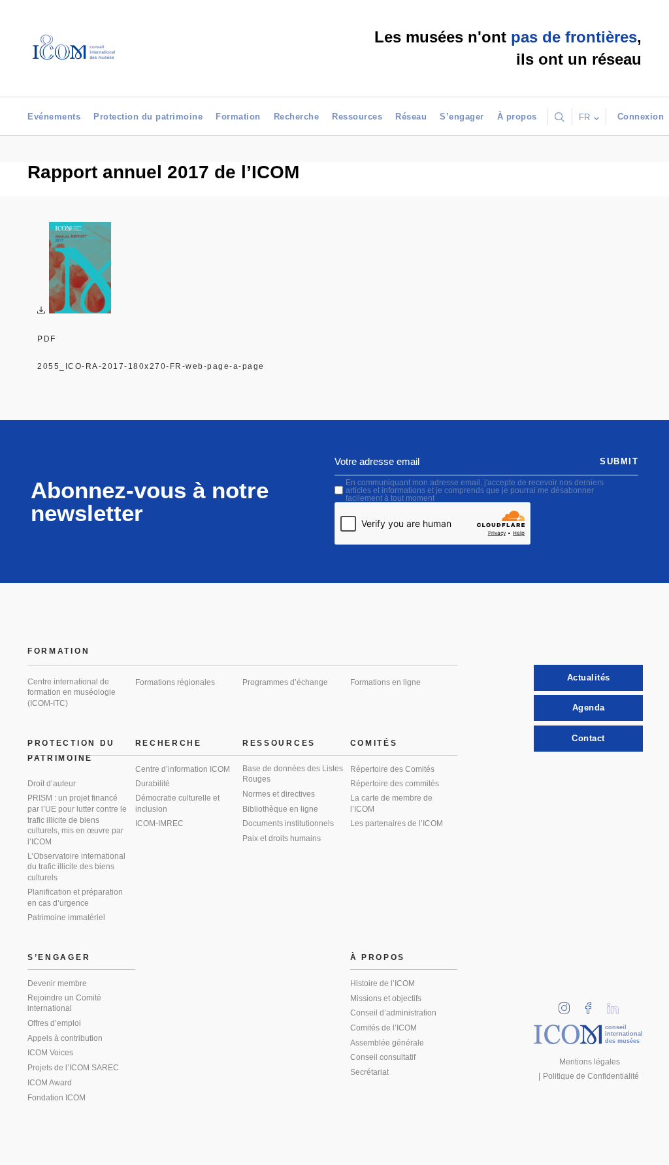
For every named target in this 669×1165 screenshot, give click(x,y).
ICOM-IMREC (159, 823)
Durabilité (152, 783)
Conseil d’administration (393, 1012)
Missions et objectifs (385, 998)
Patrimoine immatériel (66, 917)
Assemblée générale (387, 1042)
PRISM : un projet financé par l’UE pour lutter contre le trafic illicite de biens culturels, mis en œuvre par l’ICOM (77, 819)
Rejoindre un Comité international (64, 1003)
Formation (238, 116)
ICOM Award (49, 1082)
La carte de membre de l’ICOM (391, 803)
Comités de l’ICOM (383, 1027)
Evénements (53, 116)
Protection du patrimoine (148, 116)
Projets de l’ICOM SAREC (73, 1067)
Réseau (411, 116)
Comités (374, 743)
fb (592, 1004)
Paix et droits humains (281, 838)
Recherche (296, 116)
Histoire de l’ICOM (382, 983)
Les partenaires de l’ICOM (396, 823)
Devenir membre (57, 983)
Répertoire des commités (394, 783)
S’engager (462, 116)
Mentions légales (589, 1061)
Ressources (357, 116)
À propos (517, 116)
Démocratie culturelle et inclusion (177, 803)
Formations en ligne (385, 682)
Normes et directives (278, 794)
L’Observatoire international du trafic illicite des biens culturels (76, 867)
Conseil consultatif (383, 1057)
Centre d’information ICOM (182, 769)
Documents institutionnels (288, 823)
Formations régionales (175, 682)
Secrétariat (369, 1072)
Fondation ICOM (56, 1097)
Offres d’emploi (54, 1023)
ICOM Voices (50, 1052)
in (568, 1004)
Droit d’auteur (51, 783)
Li (617, 1004)
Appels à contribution (65, 1038)
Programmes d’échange (285, 682)
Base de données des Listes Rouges (292, 774)
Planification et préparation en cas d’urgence (75, 897)
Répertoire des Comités (392, 769)
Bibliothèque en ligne (280, 809)
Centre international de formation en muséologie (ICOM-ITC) (71, 692)
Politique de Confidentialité (591, 1076)
